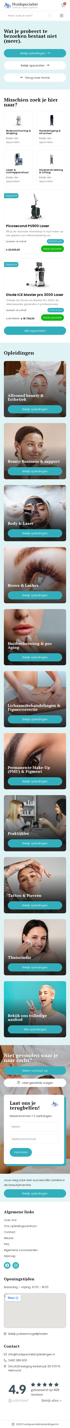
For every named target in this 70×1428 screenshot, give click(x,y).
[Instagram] (15, 1265)
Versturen (21, 1152)
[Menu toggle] (61, 16)
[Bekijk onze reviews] (35, 1392)
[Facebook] (7, 1265)
